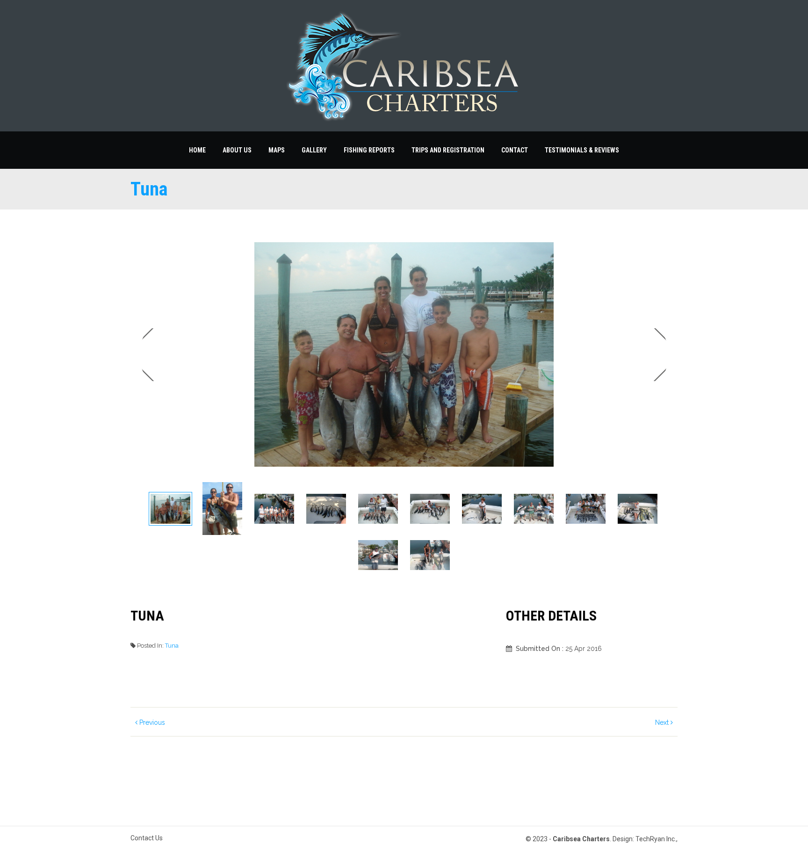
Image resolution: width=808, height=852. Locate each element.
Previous (151, 722)
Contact (514, 150)
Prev (153, 354)
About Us (237, 150)
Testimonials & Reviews (582, 150)
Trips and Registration (447, 150)
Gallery (314, 150)
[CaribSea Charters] (404, 65)
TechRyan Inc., (656, 839)
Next (655, 354)
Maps (276, 150)
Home (197, 150)
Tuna (172, 645)
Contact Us (146, 838)
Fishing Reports (369, 150)
